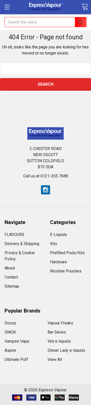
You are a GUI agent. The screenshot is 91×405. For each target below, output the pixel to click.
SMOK (10, 332)
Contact (11, 277)
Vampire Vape (17, 341)
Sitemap (12, 286)
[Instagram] (45, 189)
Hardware (58, 262)
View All (55, 359)
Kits (53, 243)
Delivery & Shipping (22, 243)
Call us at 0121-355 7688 (45, 176)
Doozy (10, 323)
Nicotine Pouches (65, 271)
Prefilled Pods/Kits (67, 252)
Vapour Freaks (60, 323)
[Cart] (84, 7)
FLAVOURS (14, 234)
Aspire (10, 350)
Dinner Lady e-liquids (66, 350)
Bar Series (57, 332)
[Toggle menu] (7, 7)
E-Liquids (58, 234)
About (10, 268)
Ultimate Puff (16, 359)
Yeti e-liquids (59, 341)
